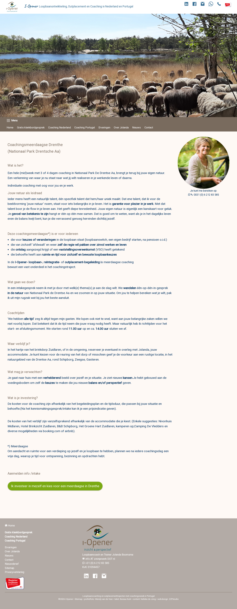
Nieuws (136, 127)
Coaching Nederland (59, 127)
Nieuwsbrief (12, 563)
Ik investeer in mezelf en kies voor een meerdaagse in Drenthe (55, 486)
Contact (148, 127)
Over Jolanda (121, 127)
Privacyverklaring (14, 572)
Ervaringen (104, 127)
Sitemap (9, 568)
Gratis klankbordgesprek (31, 127)
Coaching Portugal (84, 127)
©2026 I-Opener (65, 599)
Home (10, 127)
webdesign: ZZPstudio (168, 599)
